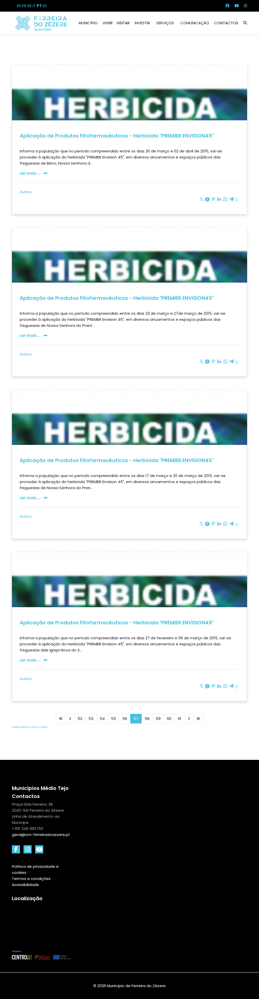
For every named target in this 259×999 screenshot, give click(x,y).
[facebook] (16, 849)
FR (24, 5)
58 (147, 718)
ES (45, 5)
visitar (123, 23)
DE (29, 5)
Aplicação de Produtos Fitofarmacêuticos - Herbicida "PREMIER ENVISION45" (117, 135)
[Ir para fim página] (198, 718)
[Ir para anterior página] (70, 718)
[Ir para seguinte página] (188, 718)
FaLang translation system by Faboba (30, 727)
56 (124, 718)
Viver (108, 23)
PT (39, 5)
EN (19, 5)
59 (158, 718)
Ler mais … (30, 173)
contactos (226, 23)
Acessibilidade (25, 884)
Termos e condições (31, 878)
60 (169, 718)
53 (91, 718)
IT (34, 5)
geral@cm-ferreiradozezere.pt (41, 834)
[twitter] (39, 849)
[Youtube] (236, 5)
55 (113, 718)
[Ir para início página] (61, 718)
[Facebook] (227, 5)
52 (80, 718)
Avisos (26, 191)
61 (179, 718)
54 (102, 718)
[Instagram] (245, 5)
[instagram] (28, 849)
